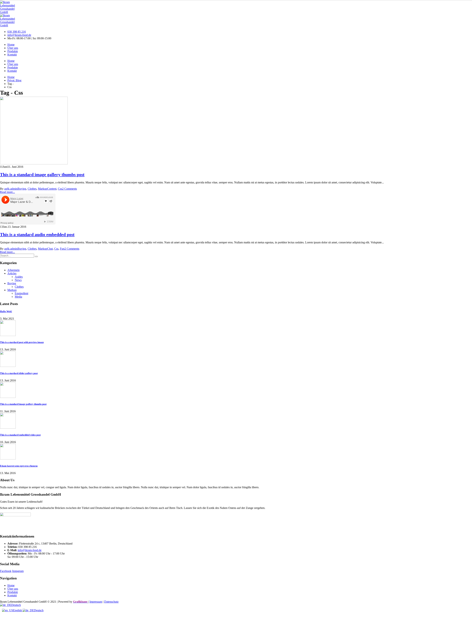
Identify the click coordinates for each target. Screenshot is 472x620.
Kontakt (12, 54)
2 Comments (69, 188)
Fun (62, 248)
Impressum (95, 601)
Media (18, 296)
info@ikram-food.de (19, 35)
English (18, 610)
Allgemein (13, 270)
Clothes (32, 188)
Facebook (5, 571)
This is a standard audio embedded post (37, 234)
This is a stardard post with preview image (22, 342)
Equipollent (21, 293)
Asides (19, 276)
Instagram (18, 571)
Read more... (7, 192)
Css (60, 188)
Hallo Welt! (6, 311)
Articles (11, 273)
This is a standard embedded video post (20, 434)
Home (11, 44)
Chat (50, 248)
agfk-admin (11, 188)
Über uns (12, 47)
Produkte (12, 51)
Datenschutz (111, 601)
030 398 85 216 (16, 31)
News (18, 280)
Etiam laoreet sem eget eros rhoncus (19, 465)
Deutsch (16, 605)
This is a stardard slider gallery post (19, 373)
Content (51, 188)
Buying (22, 188)
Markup (42, 188)
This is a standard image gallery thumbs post (42, 174)
